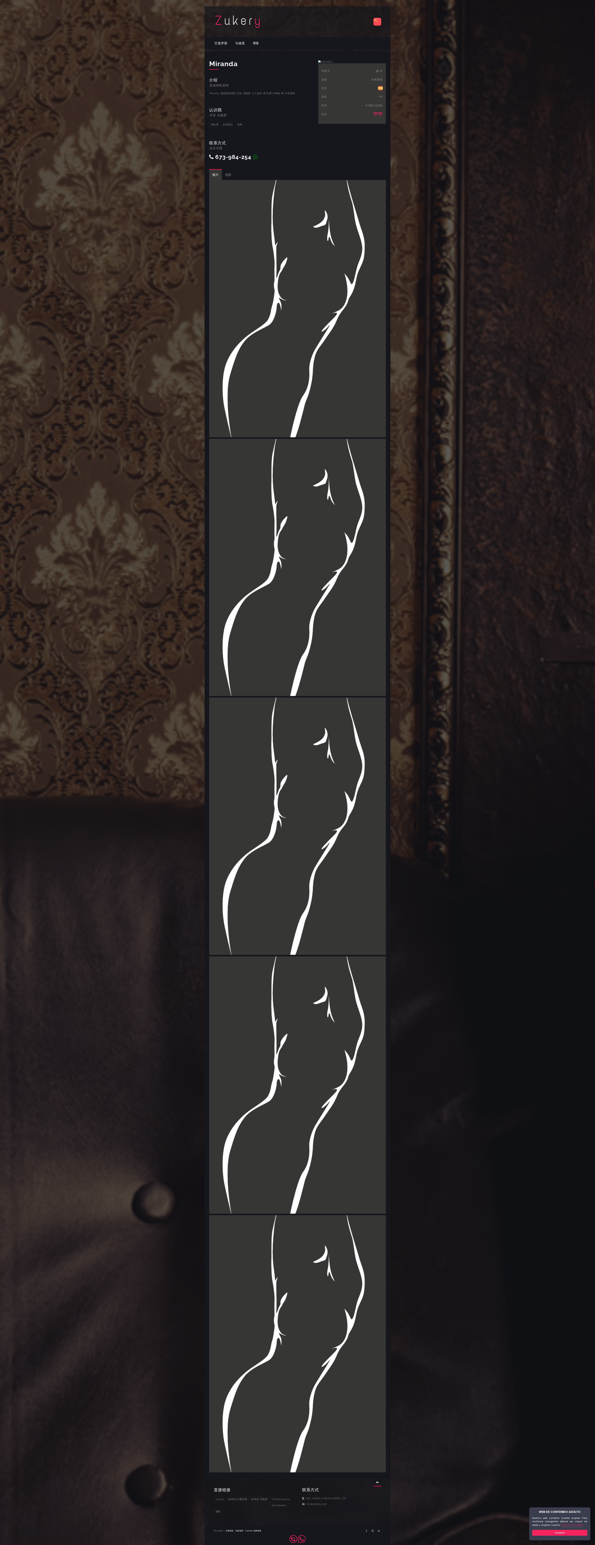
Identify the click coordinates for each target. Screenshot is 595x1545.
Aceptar (560, 1532)
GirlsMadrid (279, 1505)
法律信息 (229, 1531)
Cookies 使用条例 (253, 1531)
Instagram (372, 1531)
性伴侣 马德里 (259, 1499)
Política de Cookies (572, 1525)
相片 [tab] (215, 175)
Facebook (366, 1531)
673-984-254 (233, 157)
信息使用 (239, 1531)
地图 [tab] (228, 175)
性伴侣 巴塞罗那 (237, 1499)
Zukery (220, 1499)
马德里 (240, 43)
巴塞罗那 (221, 43)
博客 (256, 43)
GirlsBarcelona (281, 1499)
